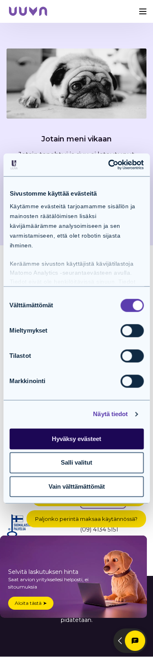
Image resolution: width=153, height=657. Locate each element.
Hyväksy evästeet (76, 438)
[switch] (132, 330)
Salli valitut (76, 462)
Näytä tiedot (110, 413)
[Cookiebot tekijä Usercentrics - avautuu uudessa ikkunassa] (109, 164)
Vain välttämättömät (77, 486)
